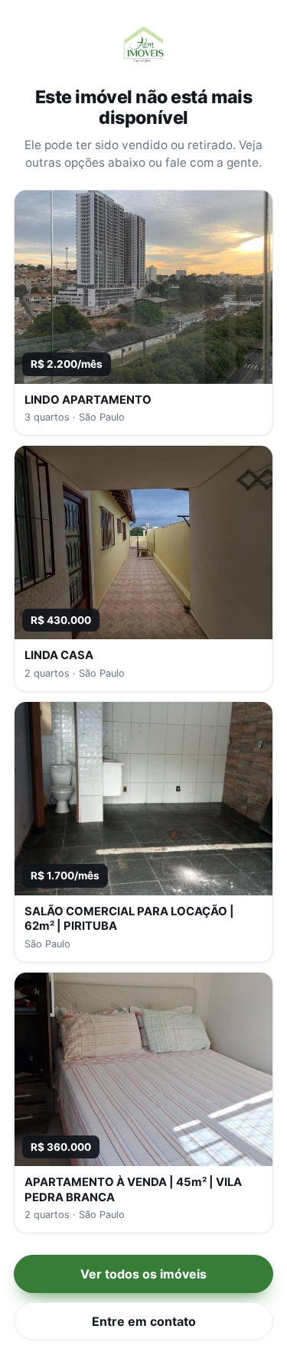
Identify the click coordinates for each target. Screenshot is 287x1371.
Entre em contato (144, 1321)
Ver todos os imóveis (143, 1274)
